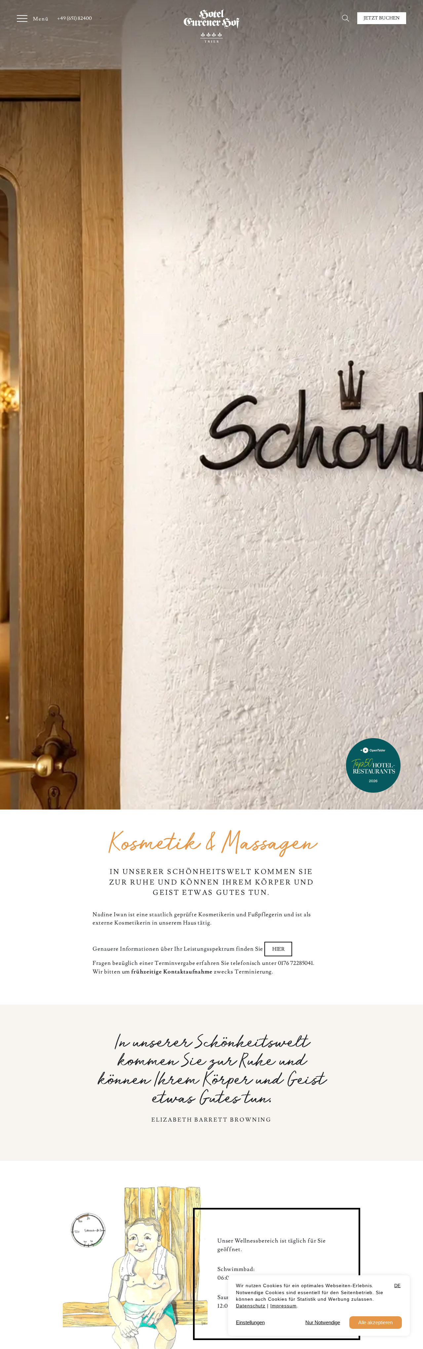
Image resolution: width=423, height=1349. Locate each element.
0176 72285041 (295, 963)
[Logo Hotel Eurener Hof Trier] (211, 26)
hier (278, 949)
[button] (347, 18)
